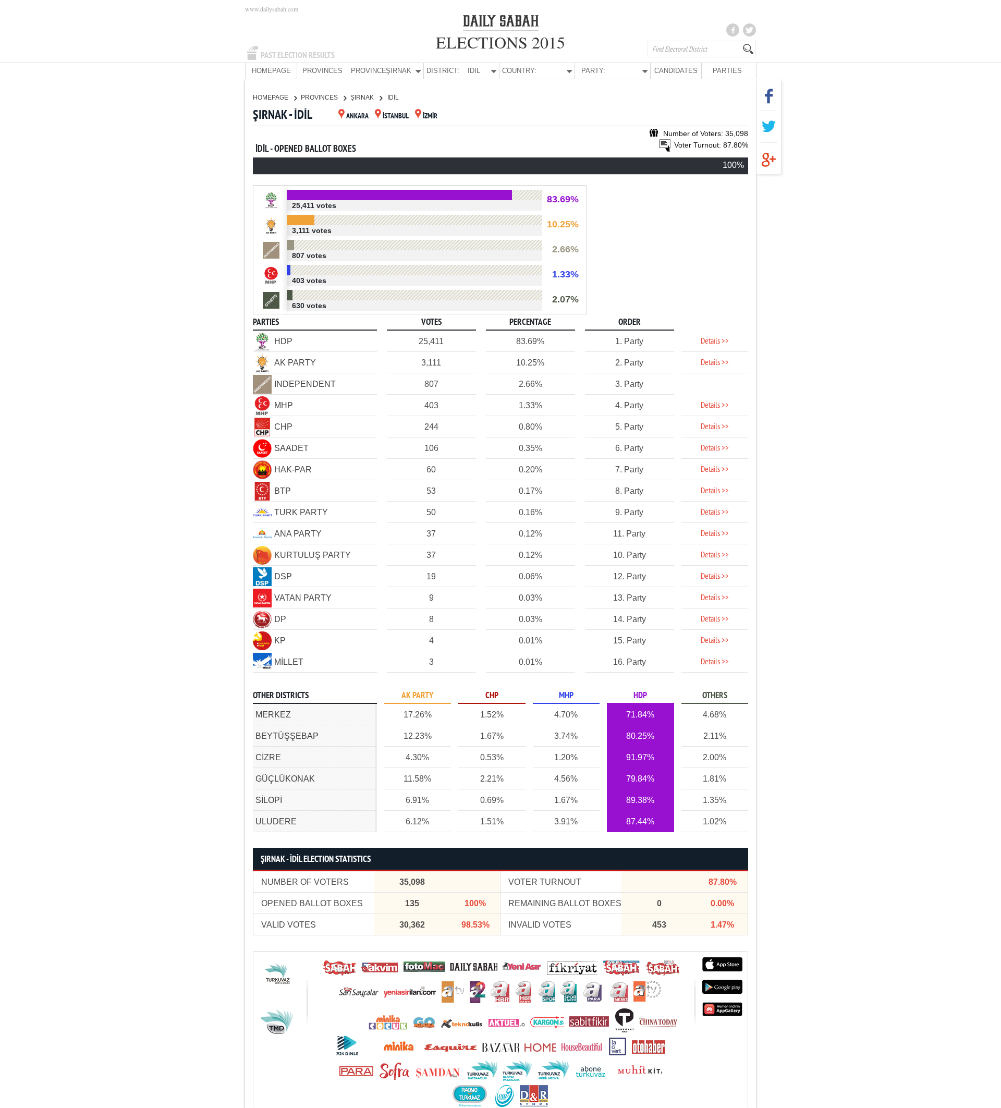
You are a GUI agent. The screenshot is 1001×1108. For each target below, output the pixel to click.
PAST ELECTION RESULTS (298, 55)
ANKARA (357, 116)
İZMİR (430, 116)
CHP (491, 695)
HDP (640, 695)
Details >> (715, 341)
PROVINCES (322, 71)
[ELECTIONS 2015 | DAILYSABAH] (501, 23)
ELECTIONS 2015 (500, 42)
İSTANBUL (396, 116)
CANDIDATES (676, 71)
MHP (566, 695)
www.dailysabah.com (271, 9)
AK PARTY (417, 695)
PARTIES (727, 71)
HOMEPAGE (271, 71)
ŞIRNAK (362, 97)
